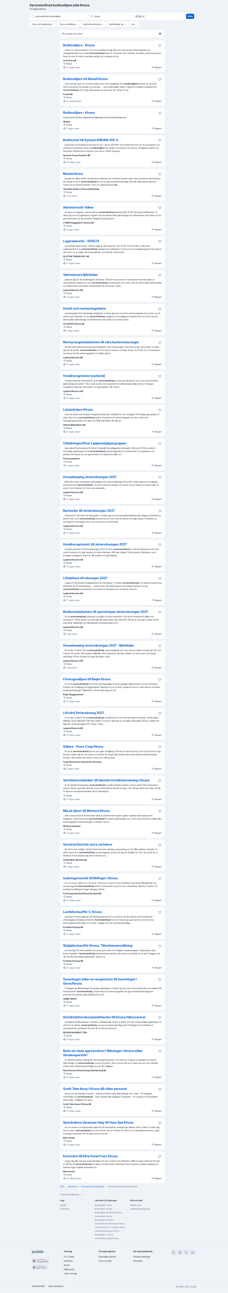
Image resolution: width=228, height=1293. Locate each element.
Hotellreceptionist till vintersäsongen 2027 (95, 544)
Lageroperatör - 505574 (81, 241)
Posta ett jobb (105, 1261)
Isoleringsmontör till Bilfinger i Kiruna (90, 878)
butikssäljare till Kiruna (104, 1220)
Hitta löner (137, 1261)
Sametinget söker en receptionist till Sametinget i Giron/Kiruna (100, 981)
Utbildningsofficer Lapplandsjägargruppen (94, 443)
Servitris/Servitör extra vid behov (87, 844)
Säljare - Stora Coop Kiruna (83, 746)
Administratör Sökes (78, 207)
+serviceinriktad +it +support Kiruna (110, 1227)
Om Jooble (69, 1256)
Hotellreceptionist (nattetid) (84, 376)
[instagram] (180, 1252)
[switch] (161, 33)
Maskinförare (73, 174)
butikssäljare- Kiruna (103, 1216)
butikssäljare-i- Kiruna (104, 1235)
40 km (139, 16)
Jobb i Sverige (70, 1273)
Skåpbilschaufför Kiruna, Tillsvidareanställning (97, 945)
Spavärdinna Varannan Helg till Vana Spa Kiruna (98, 1122)
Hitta (190, 16)
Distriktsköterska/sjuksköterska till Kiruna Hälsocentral (104, 1017)
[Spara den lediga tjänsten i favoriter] (160, 45)
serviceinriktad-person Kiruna (107, 1231)
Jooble (193, 1286)
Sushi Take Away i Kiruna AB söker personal (95, 1089)
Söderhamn (64, 1209)
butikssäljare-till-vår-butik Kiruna (108, 1212)
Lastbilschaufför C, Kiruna (82, 912)
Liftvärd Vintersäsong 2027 (83, 713)
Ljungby (63, 1205)
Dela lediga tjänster (107, 1256)
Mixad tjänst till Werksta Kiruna (86, 811)
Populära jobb (135, 1205)
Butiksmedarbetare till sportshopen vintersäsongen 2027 (105, 612)
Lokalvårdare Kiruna (78, 409)
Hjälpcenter (69, 1269)
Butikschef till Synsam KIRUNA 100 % (90, 140)
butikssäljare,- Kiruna (103, 1209)
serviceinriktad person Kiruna (107, 1238)
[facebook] (173, 1252)
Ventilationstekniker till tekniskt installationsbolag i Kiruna (106, 780)
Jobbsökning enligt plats (140, 1209)
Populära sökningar (141, 1256)
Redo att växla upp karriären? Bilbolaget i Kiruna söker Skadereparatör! (103, 1053)
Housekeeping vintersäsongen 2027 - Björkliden (98, 645)
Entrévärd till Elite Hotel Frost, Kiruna (90, 1156)
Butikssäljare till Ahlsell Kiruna (85, 79)
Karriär (67, 1265)
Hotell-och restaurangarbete (84, 308)
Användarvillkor (38, 1286)
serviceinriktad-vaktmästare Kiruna (109, 1223)
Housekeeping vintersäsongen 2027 (90, 477)
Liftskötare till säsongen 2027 (85, 578)
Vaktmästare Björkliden (80, 275)
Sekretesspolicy (55, 1286)
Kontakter (68, 1261)
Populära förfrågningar (70, 1194)
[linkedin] (192, 1252)
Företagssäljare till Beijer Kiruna (86, 679)
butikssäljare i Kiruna (103, 1205)
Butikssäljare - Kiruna (79, 45)
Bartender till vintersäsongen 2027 (89, 511)
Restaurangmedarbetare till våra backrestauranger (101, 342)
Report (158, 67)
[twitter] (186, 1252)
